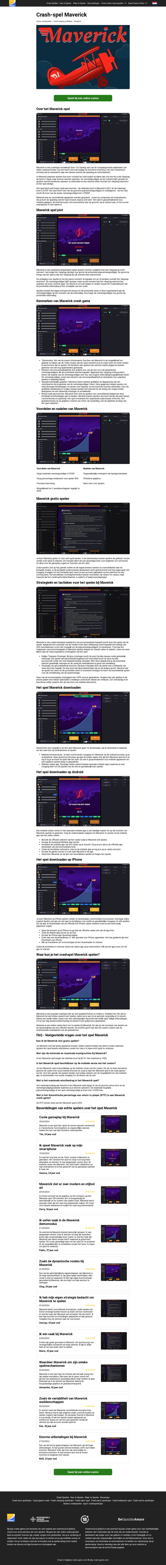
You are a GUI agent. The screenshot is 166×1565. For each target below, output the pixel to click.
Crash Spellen (52, 3)
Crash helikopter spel (122, 1500)
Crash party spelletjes (101, 1500)
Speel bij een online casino (83, 98)
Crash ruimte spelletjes (143, 1500)
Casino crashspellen (43, 21)
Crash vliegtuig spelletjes (63, 21)
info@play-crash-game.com (75, 1560)
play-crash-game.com (99, 1560)
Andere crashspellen (72, 1503)
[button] (125, 3)
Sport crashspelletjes (93, 1503)
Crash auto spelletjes (22, 1500)
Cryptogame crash (41, 1500)
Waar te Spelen (79, 3)
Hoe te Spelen (65, 3)
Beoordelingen (93, 3)
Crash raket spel (82, 1500)
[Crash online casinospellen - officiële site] (12, 3)
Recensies (105, 1497)
